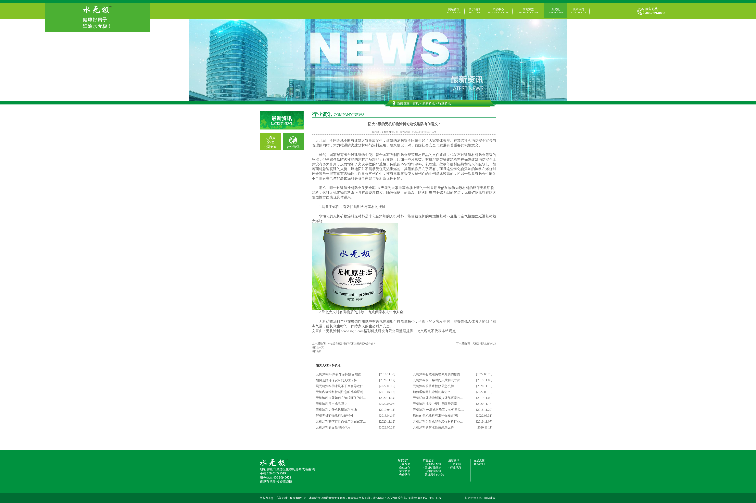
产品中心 (498, 11)
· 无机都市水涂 (432, 464)
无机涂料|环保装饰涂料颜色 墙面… (340, 374)
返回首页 (316, 351)
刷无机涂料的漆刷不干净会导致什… (341, 386)
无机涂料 (386, 132)
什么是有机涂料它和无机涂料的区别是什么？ (352, 343)
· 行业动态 (454, 467)
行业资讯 (293, 147)
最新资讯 (428, 103)
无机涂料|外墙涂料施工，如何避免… (438, 409)
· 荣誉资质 (403, 471)
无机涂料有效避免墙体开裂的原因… (438, 374)
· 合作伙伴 (403, 474)
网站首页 (454, 11)
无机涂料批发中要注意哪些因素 (435, 403)
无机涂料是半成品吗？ (331, 403)
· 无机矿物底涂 (432, 467)
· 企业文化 (403, 467)
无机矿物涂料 (329, 321)
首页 (416, 103)
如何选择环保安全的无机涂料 (336, 380)
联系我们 (578, 11)
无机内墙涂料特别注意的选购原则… (341, 392)
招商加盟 (528, 11)
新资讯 (555, 11)
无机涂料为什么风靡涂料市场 (336, 409)
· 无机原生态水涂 (433, 474)
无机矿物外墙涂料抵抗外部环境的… (438, 398)
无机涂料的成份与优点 (484, 343)
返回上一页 (318, 347)
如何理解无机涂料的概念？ (432, 392)
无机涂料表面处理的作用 (333, 427)
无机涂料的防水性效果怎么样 (433, 386)
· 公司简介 (403, 464)
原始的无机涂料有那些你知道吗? (435, 415)
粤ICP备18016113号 (429, 497)
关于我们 (474, 11)
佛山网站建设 (487, 497)
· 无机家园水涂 (432, 471)
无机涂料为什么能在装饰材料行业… (438, 421)
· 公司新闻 (454, 464)
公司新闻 (270, 147)
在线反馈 (479, 460)
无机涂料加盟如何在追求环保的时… (341, 398)
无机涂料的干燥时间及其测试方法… (438, 380)
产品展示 (428, 460)
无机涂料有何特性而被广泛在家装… (341, 421)
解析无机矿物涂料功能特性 (335, 415)
